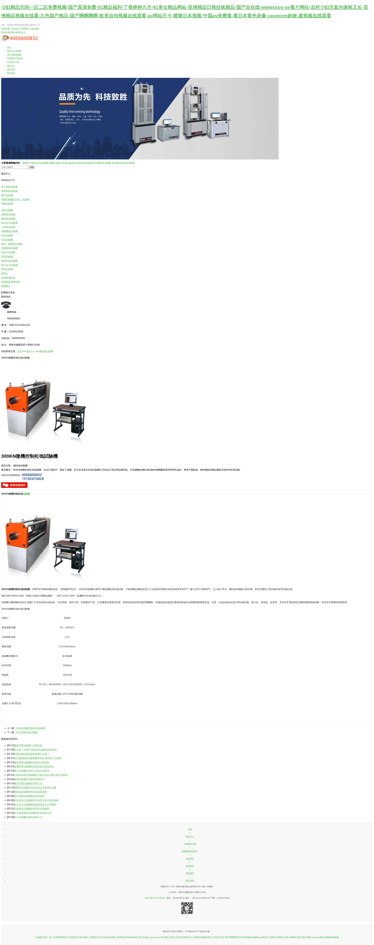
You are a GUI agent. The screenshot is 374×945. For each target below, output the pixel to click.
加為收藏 (5, 28)
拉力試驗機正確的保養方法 (28, 817)
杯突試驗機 (7, 235)
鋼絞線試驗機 (8, 218)
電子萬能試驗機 (14, 54)
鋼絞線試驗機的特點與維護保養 (30, 792)
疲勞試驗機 (7, 256)
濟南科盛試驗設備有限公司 (13, 32)
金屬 (151, 589)
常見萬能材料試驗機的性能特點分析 (33, 813)
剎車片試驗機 (8, 252)
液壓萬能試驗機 (9, 191)
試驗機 (26, 494)
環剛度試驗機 (8, 214)
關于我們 (11, 69)
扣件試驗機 (7, 239)
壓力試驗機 (7, 195)
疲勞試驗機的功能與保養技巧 (29, 779)
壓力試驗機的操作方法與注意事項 (31, 770)
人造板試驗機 (8, 227)
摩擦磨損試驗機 (9, 248)
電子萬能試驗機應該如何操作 (29, 796)
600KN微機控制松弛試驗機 (30, 728)
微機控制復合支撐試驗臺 (61, 163)
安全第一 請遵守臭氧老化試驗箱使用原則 (35, 749)
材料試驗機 (7, 269)
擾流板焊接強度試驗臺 (123, 163)
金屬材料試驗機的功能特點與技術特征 (34, 766)
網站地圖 (35, 28)
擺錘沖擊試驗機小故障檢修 (28, 745)
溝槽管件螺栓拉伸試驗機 (35, 163)
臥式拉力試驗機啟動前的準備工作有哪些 (35, 804)
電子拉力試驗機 (14, 51)
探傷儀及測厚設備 (10, 282)
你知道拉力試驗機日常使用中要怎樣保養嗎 (36, 800)
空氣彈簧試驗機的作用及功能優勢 (31, 808)
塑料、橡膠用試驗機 (11, 244)
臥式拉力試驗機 (9, 223)
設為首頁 (15, 28)
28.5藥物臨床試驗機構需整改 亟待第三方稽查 (37, 758)
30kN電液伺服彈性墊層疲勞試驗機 (93, 163)
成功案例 (190, 866)
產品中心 (11, 66)
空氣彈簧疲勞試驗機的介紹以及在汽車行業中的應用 (41, 775)
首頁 (9, 47)
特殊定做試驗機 (9, 261)
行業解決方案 (13, 62)
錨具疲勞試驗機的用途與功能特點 (31, 762)
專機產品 (6, 286)
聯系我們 (25, 28)
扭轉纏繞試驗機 (9, 231)
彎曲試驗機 (7, 203)
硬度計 (4, 273)
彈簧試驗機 (7, 210)
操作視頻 (190, 858)
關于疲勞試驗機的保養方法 (28, 783)
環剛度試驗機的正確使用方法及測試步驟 (35, 787)
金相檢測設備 (8, 277)
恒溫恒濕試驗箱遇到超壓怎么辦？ (31, 754)
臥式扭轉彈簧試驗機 (26, 732)
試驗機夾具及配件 (15, 58)
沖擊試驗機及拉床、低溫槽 (15, 199)
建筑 (215, 589)
